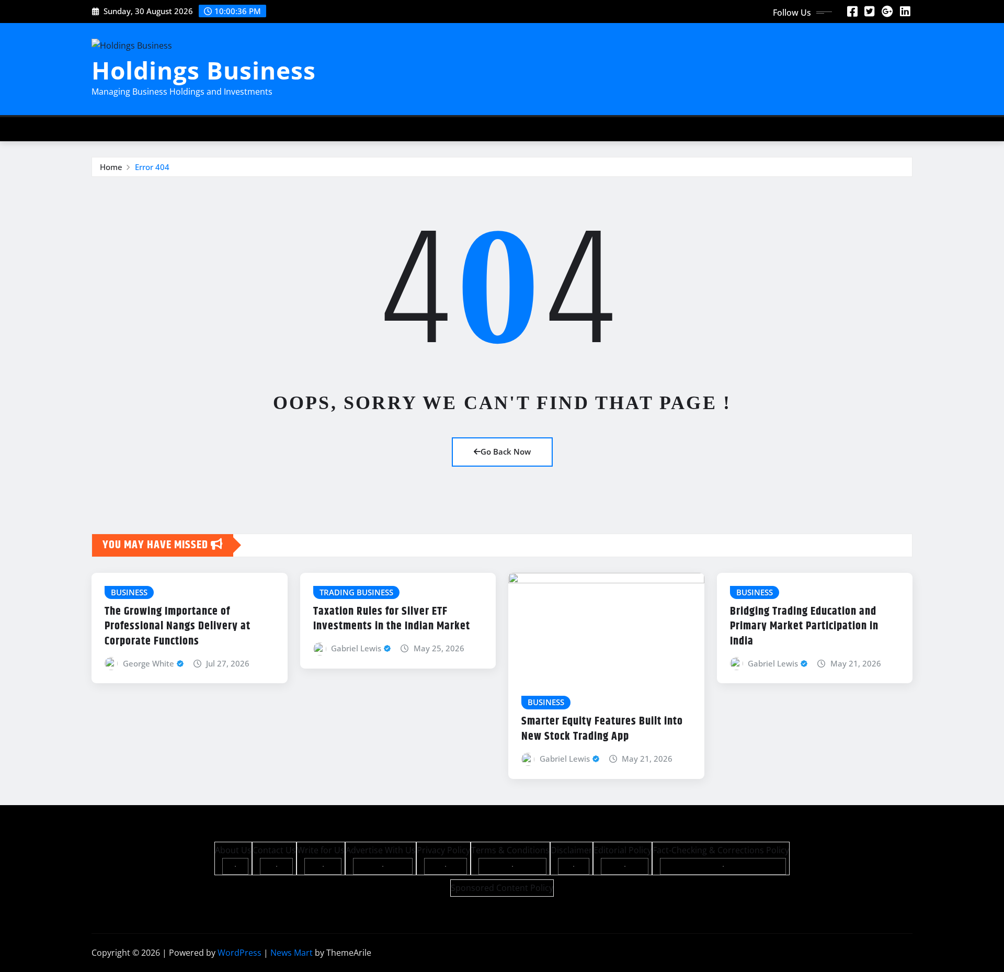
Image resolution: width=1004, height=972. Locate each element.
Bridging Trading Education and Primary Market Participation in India (804, 626)
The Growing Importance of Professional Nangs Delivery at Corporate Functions (177, 626)
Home (111, 167)
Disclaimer (571, 850)
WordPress (239, 952)
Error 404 (152, 167)
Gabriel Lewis (356, 648)
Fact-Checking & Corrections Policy (721, 850)
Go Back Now (506, 451)
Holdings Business (204, 70)
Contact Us (274, 850)
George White (148, 663)
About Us (233, 850)
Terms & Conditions (510, 850)
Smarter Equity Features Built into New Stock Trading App (602, 729)
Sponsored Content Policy (502, 888)
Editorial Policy (623, 850)
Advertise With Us (381, 850)
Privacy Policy (443, 850)
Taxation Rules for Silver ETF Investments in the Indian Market (391, 619)
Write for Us (321, 850)
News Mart (291, 952)
